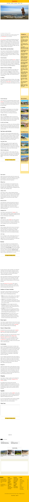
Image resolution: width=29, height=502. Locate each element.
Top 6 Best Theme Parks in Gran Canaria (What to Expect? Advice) (5, 443)
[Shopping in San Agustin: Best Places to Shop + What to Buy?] (11, 452)
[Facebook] (7, 436)
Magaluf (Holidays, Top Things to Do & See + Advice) (24, 147)
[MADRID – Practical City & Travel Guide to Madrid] (24, 109)
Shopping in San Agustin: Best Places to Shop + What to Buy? (11, 455)
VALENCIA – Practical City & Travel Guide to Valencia (24, 120)
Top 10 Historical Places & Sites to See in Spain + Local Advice (24, 54)
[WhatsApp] (13, 436)
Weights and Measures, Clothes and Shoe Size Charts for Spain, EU (24, 57)
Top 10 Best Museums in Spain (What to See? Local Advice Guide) (24, 66)
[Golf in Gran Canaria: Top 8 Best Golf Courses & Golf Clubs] (18, 452)
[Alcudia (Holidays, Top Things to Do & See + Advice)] (24, 151)
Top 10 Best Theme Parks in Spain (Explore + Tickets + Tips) (24, 51)
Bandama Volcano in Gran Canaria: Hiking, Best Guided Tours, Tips (4, 456)
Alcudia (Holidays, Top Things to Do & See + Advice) (24, 154)
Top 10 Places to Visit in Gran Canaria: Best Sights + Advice (14, 443)
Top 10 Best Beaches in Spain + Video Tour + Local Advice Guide (24, 76)
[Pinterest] (11, 436)
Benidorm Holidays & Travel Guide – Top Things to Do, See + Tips (24, 139)
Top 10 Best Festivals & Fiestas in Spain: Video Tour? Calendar (24, 63)
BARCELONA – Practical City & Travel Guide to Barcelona (24, 106)
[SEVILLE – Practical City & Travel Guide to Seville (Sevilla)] (24, 124)
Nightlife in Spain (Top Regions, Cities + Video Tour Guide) (24, 85)
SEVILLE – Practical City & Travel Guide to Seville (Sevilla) (24, 127)
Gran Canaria (14, 14)
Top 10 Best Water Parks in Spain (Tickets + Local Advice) (24, 37)
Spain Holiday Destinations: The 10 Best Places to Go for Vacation (24, 48)
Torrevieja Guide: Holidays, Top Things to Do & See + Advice (24, 161)
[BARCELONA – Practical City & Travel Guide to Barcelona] (24, 102)
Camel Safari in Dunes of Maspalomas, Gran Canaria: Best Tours (25, 456)
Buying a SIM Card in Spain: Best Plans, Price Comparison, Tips (24, 72)
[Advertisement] (14, 26)
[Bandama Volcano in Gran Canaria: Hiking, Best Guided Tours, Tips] (4, 452)
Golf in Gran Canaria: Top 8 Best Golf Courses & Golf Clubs (18, 455)
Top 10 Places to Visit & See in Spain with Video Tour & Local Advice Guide (24, 40)
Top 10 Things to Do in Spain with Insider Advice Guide (24, 44)
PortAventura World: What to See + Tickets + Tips (24, 79)
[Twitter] (9, 436)
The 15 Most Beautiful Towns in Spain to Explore (24, 82)
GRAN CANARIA (5, 439)
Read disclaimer (4, 36)
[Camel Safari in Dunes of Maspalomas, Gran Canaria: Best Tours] (25, 452)
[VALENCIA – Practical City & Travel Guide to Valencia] (24, 117)
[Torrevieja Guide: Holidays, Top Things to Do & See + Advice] (24, 158)
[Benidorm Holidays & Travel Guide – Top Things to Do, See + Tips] (24, 135)
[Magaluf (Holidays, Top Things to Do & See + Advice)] (24, 143)
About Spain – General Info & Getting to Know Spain (24, 69)
